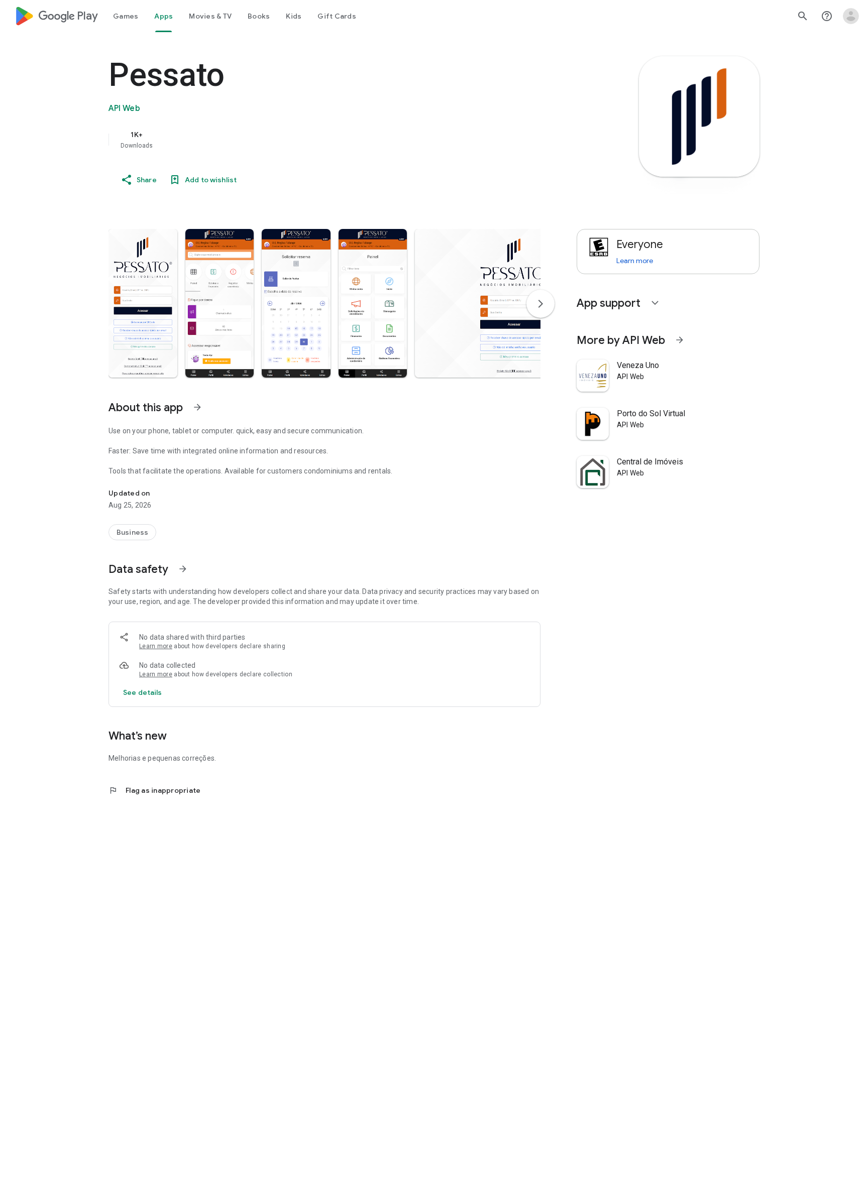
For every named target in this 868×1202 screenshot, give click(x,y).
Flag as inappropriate (154, 790)
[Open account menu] (851, 16)
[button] (142, 303)
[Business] (132, 532)
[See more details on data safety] (142, 692)
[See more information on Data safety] (183, 569)
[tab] (125, 16)
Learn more (155, 646)
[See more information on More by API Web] (680, 340)
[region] (309, 140)
